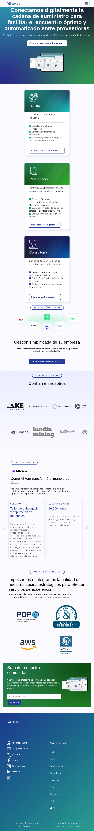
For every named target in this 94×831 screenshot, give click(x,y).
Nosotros (54, 780)
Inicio (52, 752)
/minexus (16, 772)
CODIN (53, 759)
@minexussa (18, 754)
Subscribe (14, 702)
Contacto (54, 794)
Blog (52, 787)
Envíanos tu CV (27, 826)
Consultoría (55, 773)
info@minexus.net (20, 749)
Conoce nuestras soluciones (45, 43)
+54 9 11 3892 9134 (20, 743)
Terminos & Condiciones (27, 823)
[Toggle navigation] (86, 3)
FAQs (52, 801)
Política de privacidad (67, 823)
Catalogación (56, 766)
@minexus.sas (18, 766)
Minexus (15, 760)
